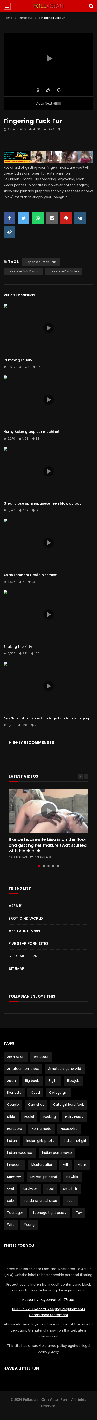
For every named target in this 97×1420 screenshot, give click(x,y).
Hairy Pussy (74, 1116)
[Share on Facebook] (9, 218)
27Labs (69, 1299)
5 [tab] (58, 866)
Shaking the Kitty (18, 646)
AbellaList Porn (24, 931)
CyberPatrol (51, 1299)
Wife (11, 1224)
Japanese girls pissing (23, 271)
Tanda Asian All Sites (40, 1200)
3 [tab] (48, 866)
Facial (29, 1116)
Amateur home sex (23, 1068)
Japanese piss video (64, 271)
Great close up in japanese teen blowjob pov (42, 503)
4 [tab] (53, 866)
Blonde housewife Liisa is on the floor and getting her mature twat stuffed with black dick (48, 845)
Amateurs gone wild (64, 1068)
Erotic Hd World (26, 918)
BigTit (53, 1080)
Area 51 (16, 905)
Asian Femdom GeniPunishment (30, 575)
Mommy (14, 1176)
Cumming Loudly (18, 360)
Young (29, 1224)
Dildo (11, 1116)
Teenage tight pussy (49, 1212)
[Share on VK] (80, 218)
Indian (12, 1140)
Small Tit (70, 1188)
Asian (11, 1080)
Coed (35, 1092)
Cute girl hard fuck (68, 1104)
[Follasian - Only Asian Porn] (48, 6)
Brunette (14, 1092)
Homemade (41, 1128)
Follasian (20, 857)
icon (48, 328)
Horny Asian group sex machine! (31, 431)
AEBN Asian (15, 1056)
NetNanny (30, 1299)
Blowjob (73, 1080)
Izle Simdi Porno (24, 956)
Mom (82, 1164)
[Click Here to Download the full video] (48, 161)
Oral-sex (30, 1188)
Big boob (32, 1080)
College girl (58, 1092)
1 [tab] (39, 866)
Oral (10, 1188)
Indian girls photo (40, 1140)
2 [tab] (44, 866)
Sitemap (16, 968)
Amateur (25, 18)
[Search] (91, 6)
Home (8, 18)
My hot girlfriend (43, 1176)
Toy (79, 1212)
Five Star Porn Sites (28, 943)
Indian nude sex (20, 1152)
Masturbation (42, 1164)
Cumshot (36, 1104)
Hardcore (14, 1128)
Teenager (15, 1212)
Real (50, 1188)
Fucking (49, 1116)
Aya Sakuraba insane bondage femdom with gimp (47, 718)
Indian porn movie (57, 1152)
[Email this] (52, 218)
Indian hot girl (75, 1140)
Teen (70, 1200)
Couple (13, 1104)
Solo (10, 1200)
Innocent (14, 1164)
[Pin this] (66, 218)
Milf (65, 1164)
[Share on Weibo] (9, 232)
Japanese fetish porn (41, 262)
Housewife (69, 1128)
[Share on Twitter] (23, 218)
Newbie (72, 1176)
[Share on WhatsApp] (38, 218)
